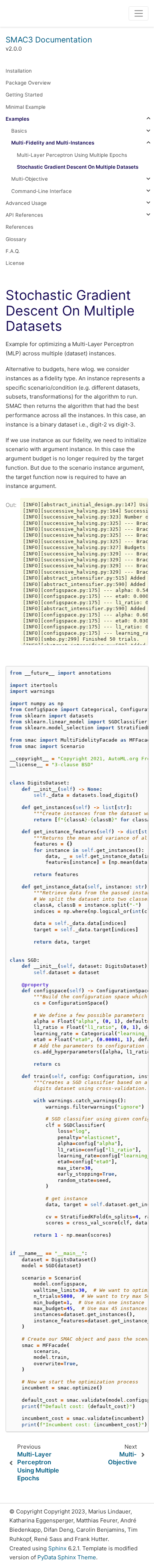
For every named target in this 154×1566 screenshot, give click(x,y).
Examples (17, 119)
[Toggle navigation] (138, 13)
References (19, 227)
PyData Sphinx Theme (66, 1557)
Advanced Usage (26, 203)
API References (24, 215)
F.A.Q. (13, 251)
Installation (19, 71)
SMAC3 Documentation (49, 39)
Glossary (16, 239)
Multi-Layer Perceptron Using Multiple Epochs (72, 155)
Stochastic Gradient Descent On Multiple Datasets (77, 167)
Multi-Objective (29, 179)
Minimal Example (26, 107)
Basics (19, 131)
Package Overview (28, 83)
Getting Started (24, 95)
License (15, 263)
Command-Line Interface (41, 191)
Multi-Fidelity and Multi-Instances (52, 143)
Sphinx (57, 1548)
